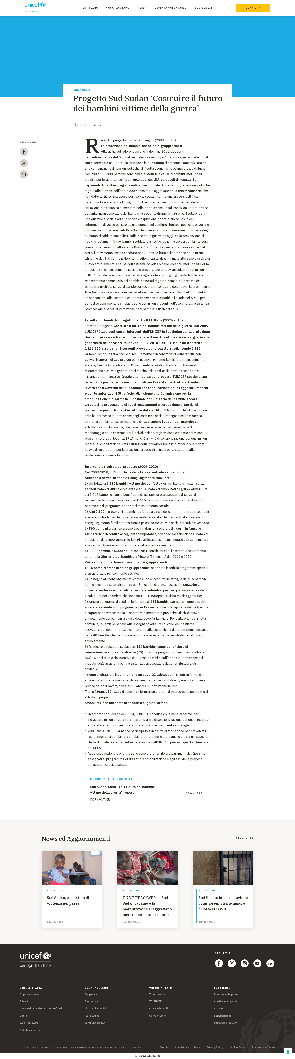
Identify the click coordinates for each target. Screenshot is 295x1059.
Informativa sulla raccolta (147, 1056)
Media (142, 7)
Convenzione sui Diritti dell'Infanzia (41, 1008)
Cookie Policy (237, 1047)
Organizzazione (29, 994)
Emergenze (91, 1001)
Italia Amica (91, 1015)
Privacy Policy (214, 1047)
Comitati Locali (158, 1008)
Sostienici (203, 7)
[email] (24, 175)
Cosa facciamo (118, 7)
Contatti (25, 1015)
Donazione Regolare (226, 994)
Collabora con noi (30, 1030)
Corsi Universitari (94, 1022)
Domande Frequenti (226, 1022)
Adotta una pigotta (226, 1001)
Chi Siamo (90, 7)
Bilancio (25, 1001)
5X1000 (218, 1008)
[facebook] (24, 153)
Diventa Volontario (171, 7)
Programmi (90, 994)
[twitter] (24, 164)
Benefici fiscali (222, 1015)
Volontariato (157, 994)
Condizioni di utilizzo (187, 1047)
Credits (164, 1047)
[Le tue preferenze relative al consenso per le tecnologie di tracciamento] (288, 1052)
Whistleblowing (29, 1022)
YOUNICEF (155, 1001)
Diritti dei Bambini (95, 1008)
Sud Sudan (81, 90)
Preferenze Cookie (263, 1047)
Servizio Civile (157, 1015)
